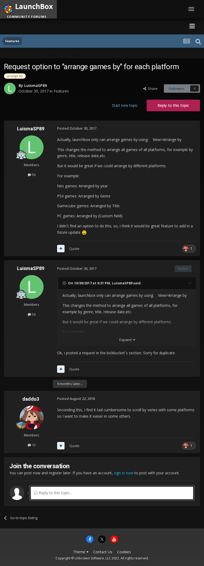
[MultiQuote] (61, 248)
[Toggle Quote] (64, 283)
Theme (79, 551)
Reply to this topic (173, 105)
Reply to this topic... (55, 492)
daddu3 (30, 399)
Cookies (124, 551)
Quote (74, 248)
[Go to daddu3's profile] (32, 418)
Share (152, 88)
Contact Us (102, 551)
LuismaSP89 (35, 85)
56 (33, 174)
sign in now (123, 472)
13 (33, 445)
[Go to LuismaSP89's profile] (10, 88)
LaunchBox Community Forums (54, 25)
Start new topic (125, 105)
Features (61, 91)
